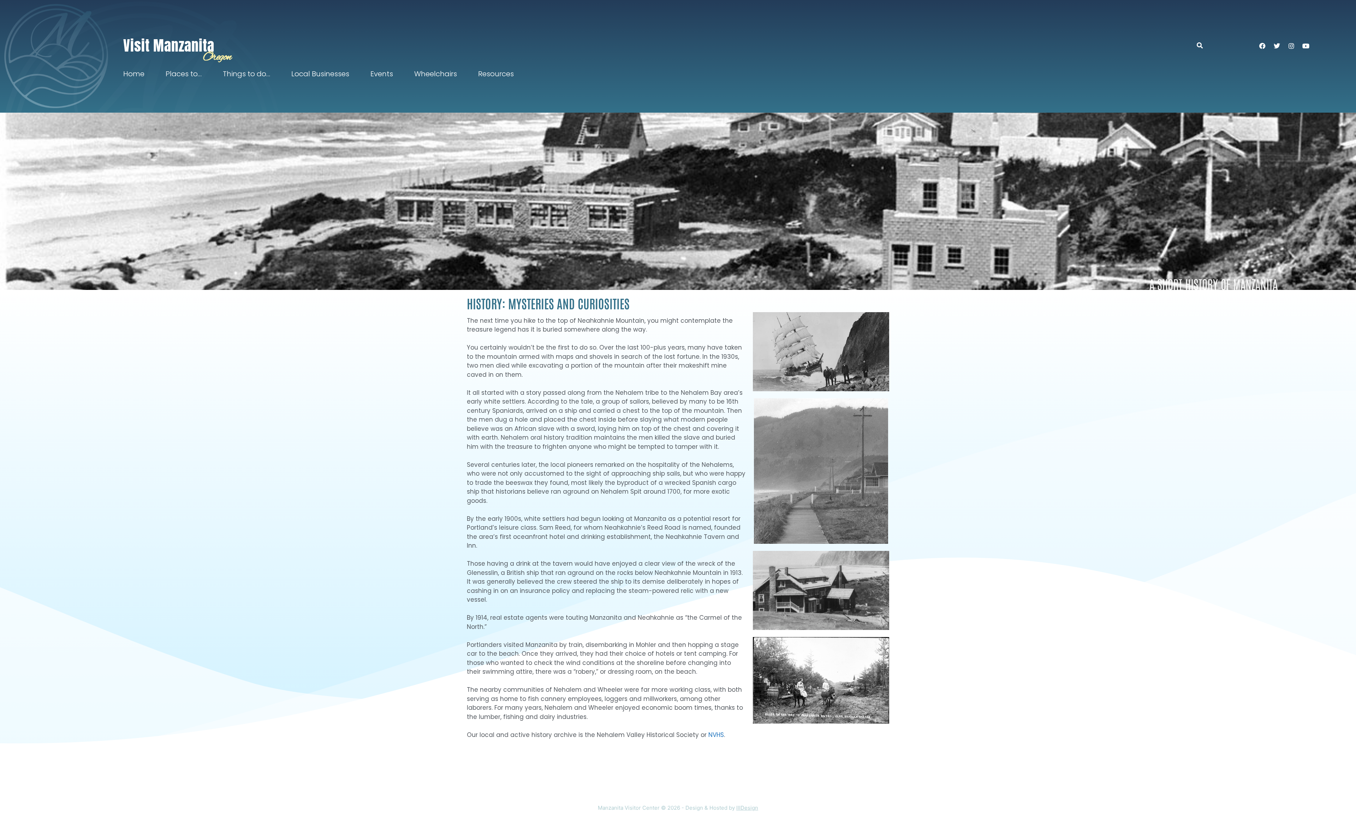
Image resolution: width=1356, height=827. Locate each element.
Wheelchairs (435, 74)
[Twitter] (1277, 46)
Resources (496, 74)
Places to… (184, 74)
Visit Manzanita (168, 45)
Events (381, 74)
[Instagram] (1291, 46)
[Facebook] (1262, 46)
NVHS (716, 735)
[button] (1203, 45)
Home (133, 74)
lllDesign (747, 807)
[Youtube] (1306, 46)
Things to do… (246, 74)
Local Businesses (320, 74)
